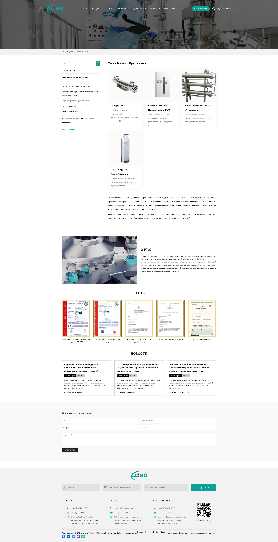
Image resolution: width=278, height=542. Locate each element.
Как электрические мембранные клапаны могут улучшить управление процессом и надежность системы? (138, 367)
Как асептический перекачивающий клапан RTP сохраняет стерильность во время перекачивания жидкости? (189, 367)
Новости (155, 8)
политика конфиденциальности (202, 533)
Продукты (96, 8)
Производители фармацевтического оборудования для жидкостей (178, 533)
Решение (121, 8)
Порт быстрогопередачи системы (75, 101)
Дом (85, 8)
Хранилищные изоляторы (72, 106)
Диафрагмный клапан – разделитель (76, 86)
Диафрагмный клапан (71, 111)
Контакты (169, 8)
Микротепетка (118, 105)
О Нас (110, 8)
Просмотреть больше (73, 392)
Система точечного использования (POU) (159, 107)
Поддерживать (138, 8)
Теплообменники (69, 129)
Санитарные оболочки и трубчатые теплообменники (198, 108)
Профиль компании (114, 12)
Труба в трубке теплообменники (119, 171)
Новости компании (157, 12)
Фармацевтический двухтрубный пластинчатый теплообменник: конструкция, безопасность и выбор (82, 367)
